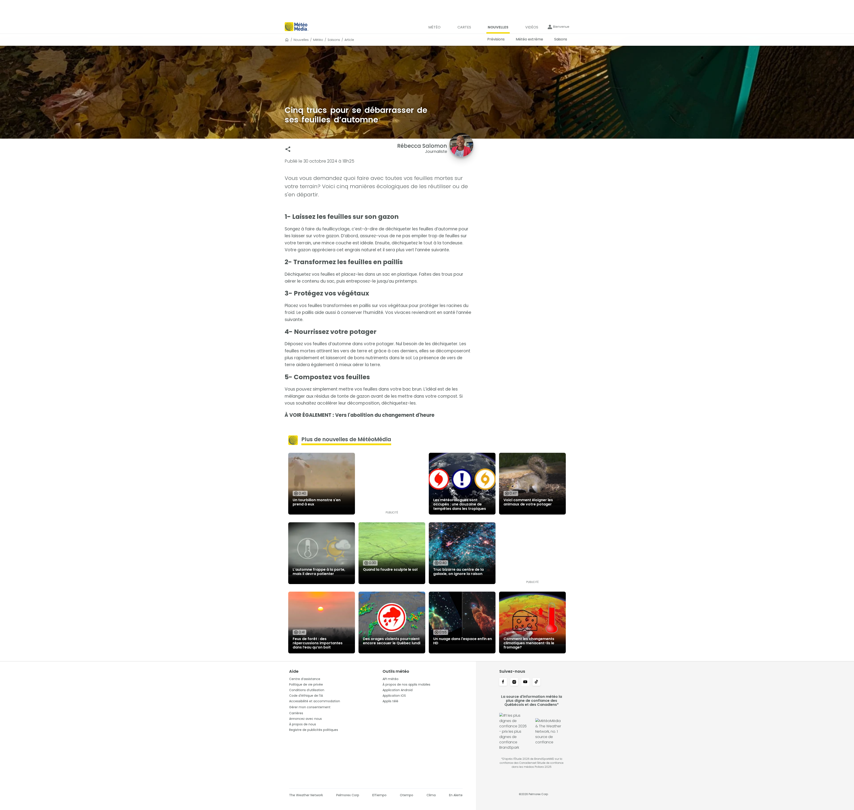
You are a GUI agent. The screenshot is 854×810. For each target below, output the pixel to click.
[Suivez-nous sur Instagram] (514, 682)
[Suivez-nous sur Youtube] (525, 682)
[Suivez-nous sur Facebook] (503, 682)
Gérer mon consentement (309, 707)
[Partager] (288, 149)
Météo (318, 40)
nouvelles (301, 40)
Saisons (334, 40)
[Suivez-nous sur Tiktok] (536, 682)
